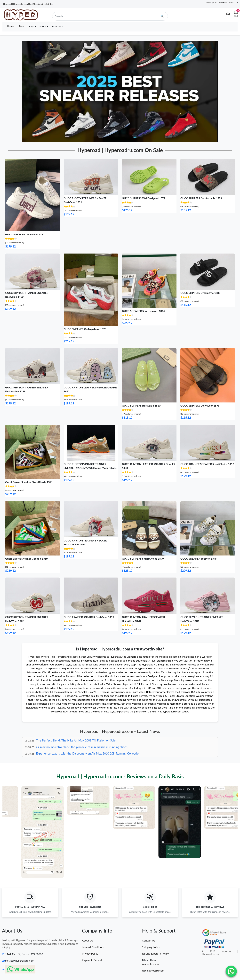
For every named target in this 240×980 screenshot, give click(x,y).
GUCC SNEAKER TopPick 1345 (198, 558)
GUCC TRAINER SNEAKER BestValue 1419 (89, 617)
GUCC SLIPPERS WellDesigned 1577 (143, 198)
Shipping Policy (151, 947)
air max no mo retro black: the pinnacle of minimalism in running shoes (82, 740)
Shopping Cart (211, 2)
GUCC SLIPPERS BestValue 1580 (141, 405)
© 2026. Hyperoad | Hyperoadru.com (220, 953)
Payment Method (92, 960)
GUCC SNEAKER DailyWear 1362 (24, 234)
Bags (31, 26)
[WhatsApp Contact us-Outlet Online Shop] (231, 971)
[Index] (228, 13)
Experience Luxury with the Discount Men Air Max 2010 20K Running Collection (88, 747)
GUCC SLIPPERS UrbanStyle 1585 (200, 293)
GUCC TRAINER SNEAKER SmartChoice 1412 (207, 464)
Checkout (223, 2)
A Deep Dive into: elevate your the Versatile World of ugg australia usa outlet (86, 753)
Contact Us (233, 2)
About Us (87, 940)
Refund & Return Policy (155, 953)
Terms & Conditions (93, 947)
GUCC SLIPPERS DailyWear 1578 (199, 405)
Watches (56, 26)
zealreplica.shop (151, 964)
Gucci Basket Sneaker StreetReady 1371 (29, 482)
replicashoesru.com (153, 970)
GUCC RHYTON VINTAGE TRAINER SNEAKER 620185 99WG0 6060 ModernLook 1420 (90, 468)
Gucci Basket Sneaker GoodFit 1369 (26, 558)
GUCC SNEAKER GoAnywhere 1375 (85, 329)
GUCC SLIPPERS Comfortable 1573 (201, 198)
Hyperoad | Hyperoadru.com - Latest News (120, 731)
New (21, 26)
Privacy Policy (90, 953)
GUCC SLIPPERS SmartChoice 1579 (143, 558)
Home (10, 26)
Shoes (42, 26)
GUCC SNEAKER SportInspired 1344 (143, 311)
